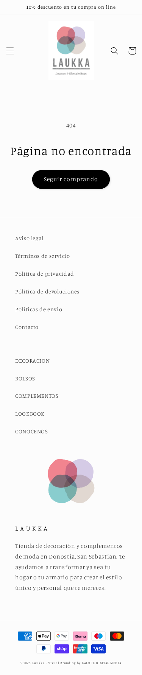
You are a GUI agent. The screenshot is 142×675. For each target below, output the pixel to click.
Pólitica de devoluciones (47, 291)
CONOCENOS (31, 431)
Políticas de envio (38, 309)
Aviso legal (29, 238)
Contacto (27, 327)
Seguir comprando (71, 179)
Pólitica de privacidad (44, 273)
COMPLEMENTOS (37, 396)
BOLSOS (25, 378)
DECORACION (32, 360)
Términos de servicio (42, 256)
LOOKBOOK (30, 413)
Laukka (38, 663)
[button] (10, 50)
